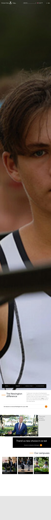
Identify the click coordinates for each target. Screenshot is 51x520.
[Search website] (35, 2)
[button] (40, 2)
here (42, 398)
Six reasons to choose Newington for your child (16, 406)
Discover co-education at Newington (31, 445)
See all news (43, 500)
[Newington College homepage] (8, 2)
